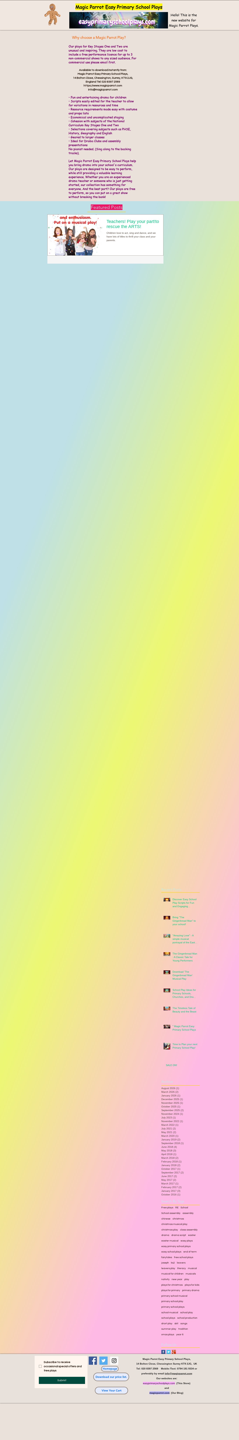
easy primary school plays (176, 1246)
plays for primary (170, 1290)
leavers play (168, 1268)
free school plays (183, 1257)
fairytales (166, 1257)
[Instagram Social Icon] (114, 1361)
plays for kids (192, 1285)
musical (192, 1268)
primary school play (172, 1301)
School (184, 1207)
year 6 (179, 1334)
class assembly (189, 1230)
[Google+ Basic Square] (174, 1352)
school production (187, 1318)
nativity (165, 1279)
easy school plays (171, 1252)
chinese (165, 1219)
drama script (178, 1235)
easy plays (187, 1241)
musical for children (172, 1274)
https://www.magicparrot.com (103, 85)
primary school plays (172, 1307)
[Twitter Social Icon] (103, 1361)
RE (176, 1207)
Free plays (167, 1207)
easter (192, 1235)
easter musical (169, 1241)
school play (186, 1312)
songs (183, 1323)
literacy (181, 1268)
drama (165, 1235)
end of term (190, 1252)
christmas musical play (174, 1224)
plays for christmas (172, 1285)
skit (176, 1323)
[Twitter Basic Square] (169, 1352)
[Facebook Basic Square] (163, 1352)
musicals (191, 1274)
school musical (169, 1312)
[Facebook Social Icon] (93, 1361)
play (186, 1279)
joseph (165, 1263)
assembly (188, 1213)
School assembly (170, 1213)
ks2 (173, 1263)
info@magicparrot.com (103, 89)
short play (166, 1323)
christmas (178, 1219)
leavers (181, 1263)
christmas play (169, 1230)
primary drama (190, 1290)
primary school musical (174, 1296)
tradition (183, 1329)
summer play (168, 1329)
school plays (168, 1318)
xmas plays (167, 1334)
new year (177, 1279)
